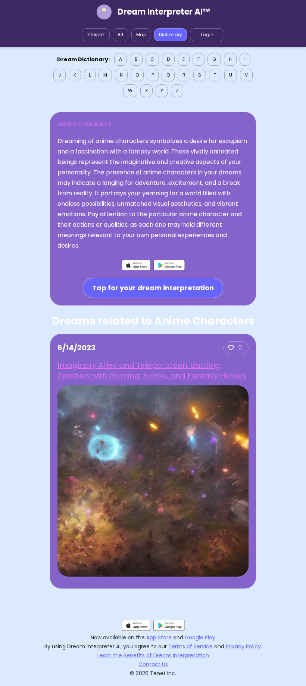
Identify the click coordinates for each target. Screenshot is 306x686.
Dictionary (170, 34)
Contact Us (153, 664)
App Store (159, 637)
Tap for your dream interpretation (153, 287)
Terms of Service (190, 646)
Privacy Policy (243, 646)
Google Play (200, 637)
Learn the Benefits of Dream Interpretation (153, 655)
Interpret (96, 34)
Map (141, 34)
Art (121, 34)
